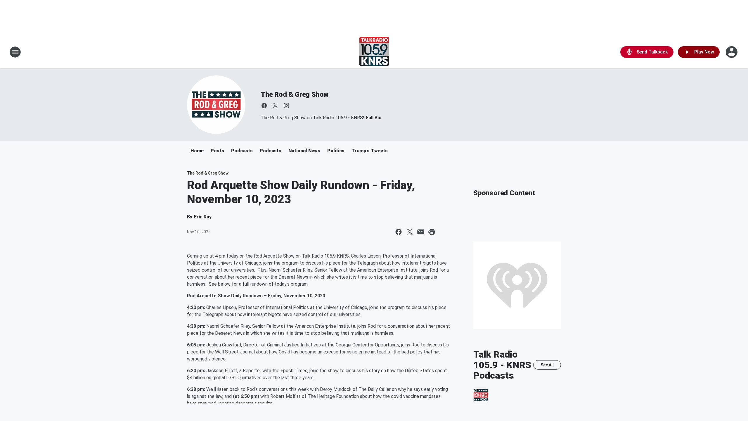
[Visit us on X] (275, 105)
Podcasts (242, 150)
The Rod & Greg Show (294, 94)
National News (304, 150)
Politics (335, 150)
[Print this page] (432, 232)
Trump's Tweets (370, 150)
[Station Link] (374, 52)
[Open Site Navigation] (15, 52)
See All (547, 365)
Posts (217, 150)
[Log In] (732, 52)
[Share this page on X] (410, 232)
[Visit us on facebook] (264, 105)
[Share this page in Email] (421, 232)
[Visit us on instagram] (286, 105)
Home (197, 150)
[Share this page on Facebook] (398, 232)
